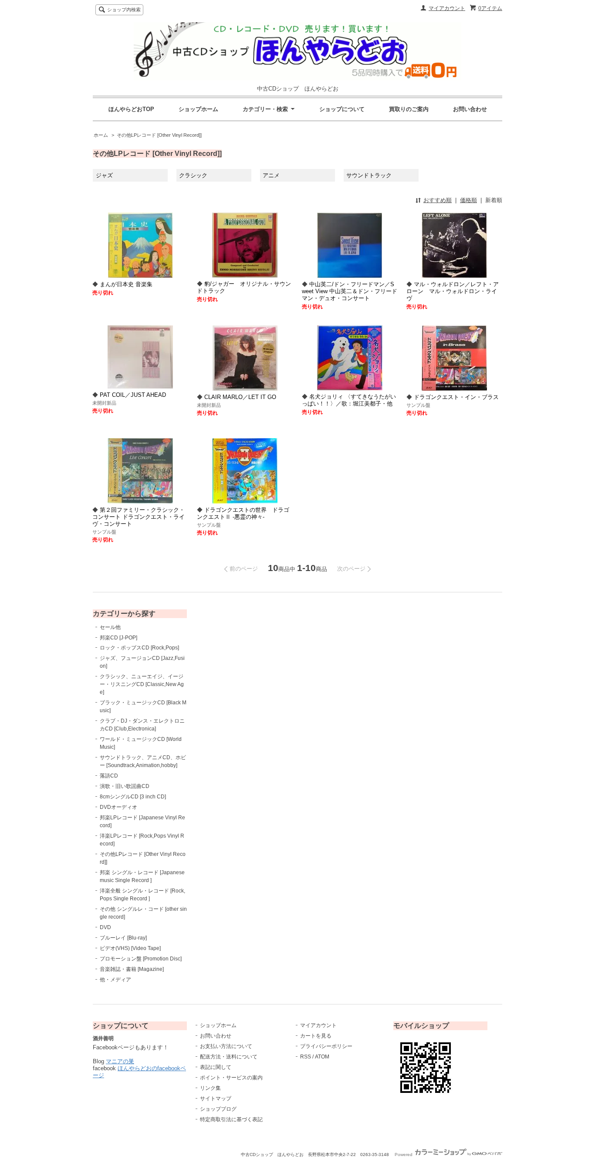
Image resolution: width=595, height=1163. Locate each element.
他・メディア (115, 980)
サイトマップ (215, 1098)
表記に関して (215, 1067)
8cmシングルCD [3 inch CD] (133, 797)
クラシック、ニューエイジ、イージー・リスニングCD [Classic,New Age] (142, 684)
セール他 (110, 627)
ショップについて (342, 109)
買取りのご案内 (409, 109)
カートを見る (315, 1036)
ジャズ (104, 175)
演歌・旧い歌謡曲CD (124, 786)
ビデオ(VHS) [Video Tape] (130, 948)
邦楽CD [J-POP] (118, 638)
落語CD (109, 776)
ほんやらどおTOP (131, 109)
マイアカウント (447, 8)
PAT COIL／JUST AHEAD (133, 395)
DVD (105, 927)
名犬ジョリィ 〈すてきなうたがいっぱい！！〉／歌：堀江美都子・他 (349, 400)
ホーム (101, 135)
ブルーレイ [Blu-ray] (123, 938)
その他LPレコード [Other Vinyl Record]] (159, 135)
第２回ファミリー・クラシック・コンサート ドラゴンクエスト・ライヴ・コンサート (138, 517)
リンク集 (210, 1088)
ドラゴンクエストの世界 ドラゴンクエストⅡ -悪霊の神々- (243, 513)
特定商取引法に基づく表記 (231, 1119)
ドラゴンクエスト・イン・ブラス (456, 397)
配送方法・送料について (228, 1057)
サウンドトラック (369, 175)
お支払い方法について (226, 1046)
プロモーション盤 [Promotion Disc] (141, 959)
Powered (404, 1154)
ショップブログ (218, 1109)
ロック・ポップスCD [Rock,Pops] (139, 648)
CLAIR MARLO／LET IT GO (240, 397)
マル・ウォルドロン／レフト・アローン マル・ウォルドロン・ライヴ (452, 291)
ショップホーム (198, 109)
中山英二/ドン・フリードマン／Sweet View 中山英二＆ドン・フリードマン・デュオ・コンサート (349, 291)
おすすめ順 (437, 200)
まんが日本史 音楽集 (126, 284)
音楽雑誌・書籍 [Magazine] (132, 969)
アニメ (271, 175)
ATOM (322, 1057)
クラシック (193, 175)
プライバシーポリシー (326, 1046)
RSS (305, 1057)
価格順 (468, 200)
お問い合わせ (470, 109)
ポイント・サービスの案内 (231, 1078)
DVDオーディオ (118, 807)
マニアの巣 (120, 1061)
